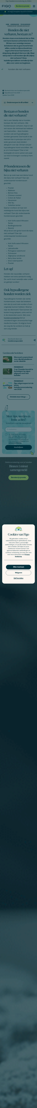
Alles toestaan (18, 567)
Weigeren (18, 573)
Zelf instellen (18, 578)
